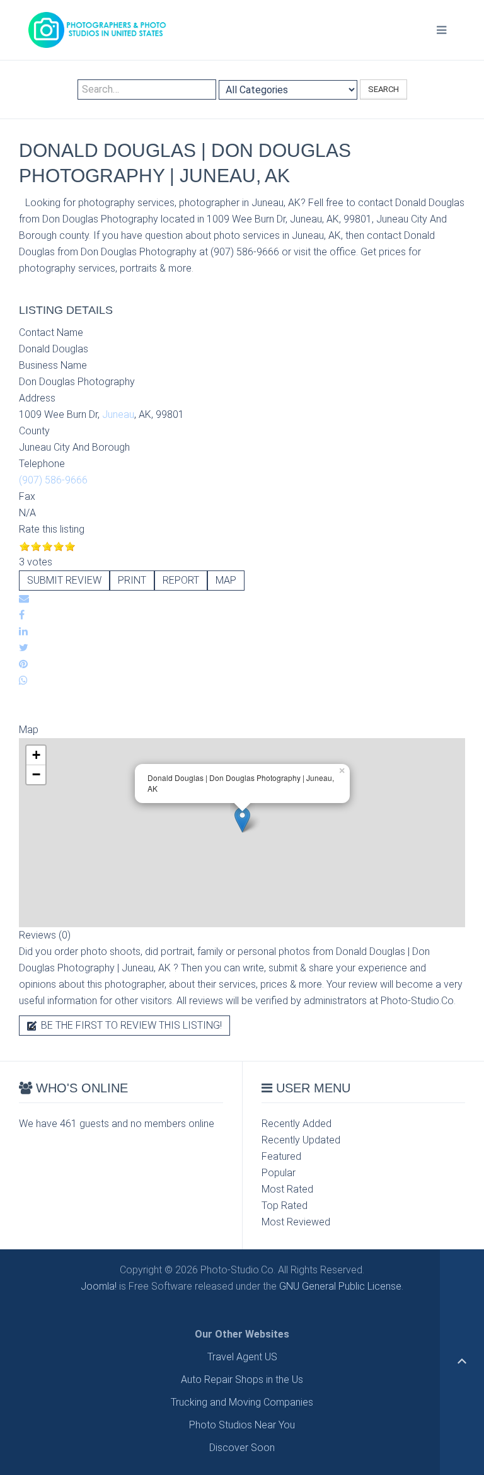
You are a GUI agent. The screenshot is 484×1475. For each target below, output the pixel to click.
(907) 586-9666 (53, 480)
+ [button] (36, 755)
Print (132, 580)
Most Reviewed (296, 1222)
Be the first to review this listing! (130, 1025)
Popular (279, 1173)
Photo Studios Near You (242, 1425)
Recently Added (296, 1124)
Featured (281, 1156)
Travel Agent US (242, 1357)
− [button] (36, 774)
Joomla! (99, 1286)
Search (383, 89)
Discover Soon (242, 1448)
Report (181, 580)
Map (226, 580)
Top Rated (285, 1206)
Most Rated (287, 1189)
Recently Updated (301, 1140)
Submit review (64, 580)
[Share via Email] (24, 598)
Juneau (118, 414)
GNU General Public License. (341, 1286)
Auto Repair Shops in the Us (242, 1379)
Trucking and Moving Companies (242, 1402)
